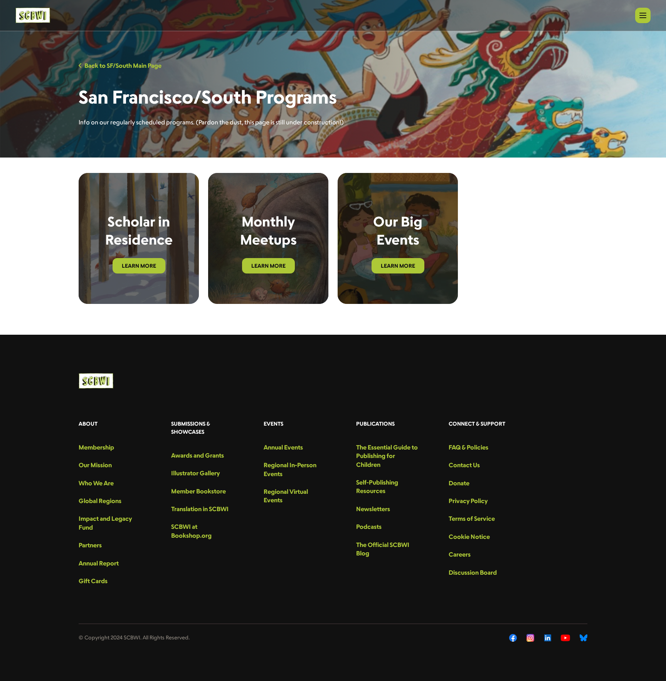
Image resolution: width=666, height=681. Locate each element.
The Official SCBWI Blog (382, 549)
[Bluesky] (583, 637)
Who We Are (96, 483)
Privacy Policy (468, 501)
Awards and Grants (197, 455)
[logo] (32, 15)
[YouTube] (565, 637)
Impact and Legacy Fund (105, 523)
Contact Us (464, 465)
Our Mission (95, 465)
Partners (90, 545)
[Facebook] (513, 638)
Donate (459, 483)
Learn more (139, 265)
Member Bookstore (198, 491)
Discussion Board (473, 572)
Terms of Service (472, 518)
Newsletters (373, 509)
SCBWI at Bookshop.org (191, 531)
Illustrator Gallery (195, 473)
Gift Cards (93, 581)
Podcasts (369, 526)
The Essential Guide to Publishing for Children (387, 455)
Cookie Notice (469, 536)
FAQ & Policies (468, 447)
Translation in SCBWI (200, 509)
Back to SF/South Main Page (122, 65)
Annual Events (283, 447)
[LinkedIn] (547, 637)
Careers (460, 554)
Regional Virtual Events (286, 496)
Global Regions (100, 501)
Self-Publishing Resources (377, 486)
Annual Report (99, 563)
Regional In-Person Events (290, 469)
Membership (96, 447)
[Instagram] (530, 638)
